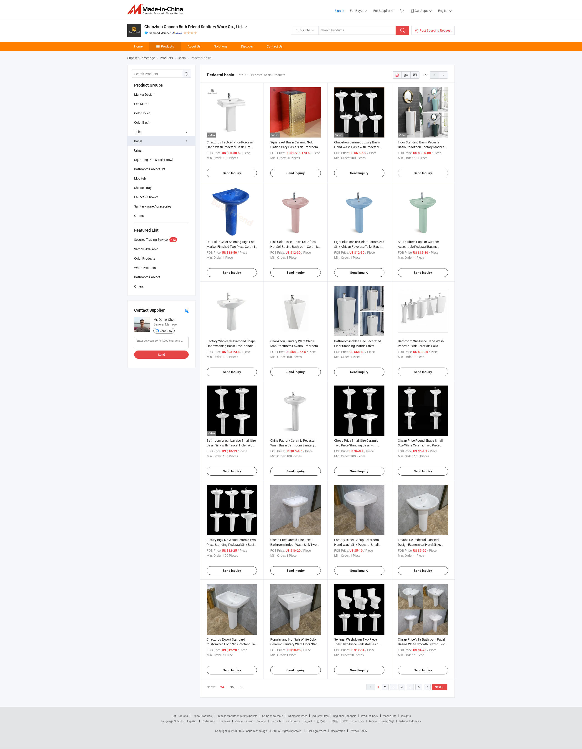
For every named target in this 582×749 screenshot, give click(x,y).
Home (138, 46)
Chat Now (166, 331)
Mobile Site (389, 716)
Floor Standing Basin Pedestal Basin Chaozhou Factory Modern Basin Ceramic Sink (421, 147)
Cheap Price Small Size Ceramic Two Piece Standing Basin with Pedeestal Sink (356, 445)
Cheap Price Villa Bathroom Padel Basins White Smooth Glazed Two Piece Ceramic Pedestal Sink (421, 644)
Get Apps (421, 10)
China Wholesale (272, 716)
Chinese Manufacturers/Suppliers (236, 716)
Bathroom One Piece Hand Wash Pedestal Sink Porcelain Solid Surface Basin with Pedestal (421, 346)
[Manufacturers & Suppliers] (156, 9)
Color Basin (142, 122)
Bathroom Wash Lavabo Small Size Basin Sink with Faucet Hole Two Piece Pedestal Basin (231, 445)
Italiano (261, 721)
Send (161, 354)
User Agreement (316, 731)
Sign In (339, 10)
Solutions (220, 46)
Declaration (338, 731)
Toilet (138, 132)
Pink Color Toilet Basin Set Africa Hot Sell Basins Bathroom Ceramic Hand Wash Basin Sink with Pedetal (295, 246)
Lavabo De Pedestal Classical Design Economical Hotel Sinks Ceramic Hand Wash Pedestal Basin (423, 544)
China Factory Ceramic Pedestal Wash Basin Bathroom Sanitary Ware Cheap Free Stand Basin (292, 445)
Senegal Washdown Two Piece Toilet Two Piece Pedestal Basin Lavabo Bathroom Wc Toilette (356, 644)
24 (222, 687)
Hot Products (179, 716)
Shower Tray (143, 187)
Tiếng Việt (387, 721)
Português (208, 721)
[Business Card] (187, 310)
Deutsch (276, 721)
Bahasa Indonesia (410, 721)
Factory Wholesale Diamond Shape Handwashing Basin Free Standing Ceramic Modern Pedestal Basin (231, 346)
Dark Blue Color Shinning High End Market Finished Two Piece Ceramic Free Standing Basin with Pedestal (231, 246)
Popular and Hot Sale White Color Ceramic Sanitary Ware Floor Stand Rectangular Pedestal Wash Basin (294, 644)
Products (167, 46)
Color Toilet (142, 113)
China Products (202, 716)
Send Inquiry (232, 173)
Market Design (144, 94)
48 (241, 687)
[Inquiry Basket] (402, 10)
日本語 (334, 721)
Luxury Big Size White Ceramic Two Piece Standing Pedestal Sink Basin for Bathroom (231, 544)
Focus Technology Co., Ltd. (261, 731)
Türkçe (373, 721)
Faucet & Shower (146, 197)
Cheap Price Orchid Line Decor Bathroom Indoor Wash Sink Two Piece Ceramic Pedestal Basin (293, 544)
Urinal (138, 150)
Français (224, 721)
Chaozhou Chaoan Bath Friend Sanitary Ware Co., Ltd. (193, 26)
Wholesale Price (297, 716)
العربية (308, 721)
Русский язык (243, 721)
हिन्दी (345, 721)
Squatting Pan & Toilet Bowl (153, 160)
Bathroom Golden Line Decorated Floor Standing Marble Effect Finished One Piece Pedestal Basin (358, 346)
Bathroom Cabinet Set (149, 169)
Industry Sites (320, 716)
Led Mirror (141, 104)
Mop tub (140, 178)
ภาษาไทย (358, 721)
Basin (138, 141)
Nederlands (293, 721)
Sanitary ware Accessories (152, 206)
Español (192, 721)
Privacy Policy (358, 731)
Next (438, 687)
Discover (247, 46)
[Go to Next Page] (443, 75)
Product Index (369, 716)
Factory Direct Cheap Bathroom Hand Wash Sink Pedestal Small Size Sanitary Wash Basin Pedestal (358, 544)
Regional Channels (344, 716)
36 (232, 687)
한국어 (321, 721)
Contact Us (274, 46)
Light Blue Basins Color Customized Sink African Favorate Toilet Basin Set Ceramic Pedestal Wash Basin (359, 246)
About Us (194, 46)
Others (139, 215)
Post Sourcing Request (435, 30)
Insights (406, 716)
